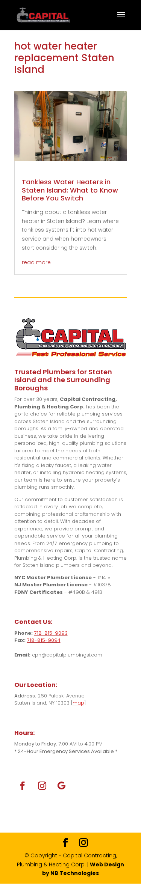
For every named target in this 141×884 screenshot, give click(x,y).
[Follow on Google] (61, 785)
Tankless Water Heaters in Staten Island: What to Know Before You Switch (70, 190)
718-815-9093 (51, 633)
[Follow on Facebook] (22, 785)
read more (36, 262)
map (78, 702)
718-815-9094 (44, 640)
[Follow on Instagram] (42, 785)
